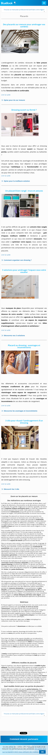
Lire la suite (5, 95)
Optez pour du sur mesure (14, 100)
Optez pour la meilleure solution (16, 181)
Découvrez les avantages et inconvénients (20, 411)
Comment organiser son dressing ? (17, 260)
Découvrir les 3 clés (11, 489)
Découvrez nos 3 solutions (14, 335)
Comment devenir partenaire (24, 739)
